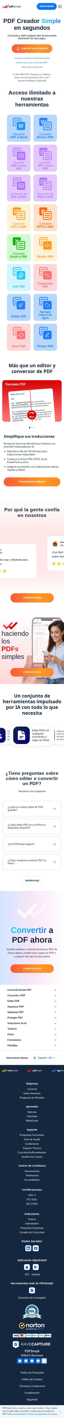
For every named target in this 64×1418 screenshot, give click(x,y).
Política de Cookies (32, 1379)
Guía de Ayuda (32, 1139)
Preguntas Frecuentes (32, 1135)
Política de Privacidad (32, 1372)
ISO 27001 (32, 1204)
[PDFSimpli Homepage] (11, 6)
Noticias (32, 1112)
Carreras (32, 1089)
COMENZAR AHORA (32, 598)
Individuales (32, 1223)
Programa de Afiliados (32, 1097)
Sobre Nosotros (31, 1093)
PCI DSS (32, 1199)
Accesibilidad (32, 1180)
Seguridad (32, 1399)
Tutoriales (31, 1116)
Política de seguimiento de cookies (42, 1414)
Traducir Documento (32, 482)
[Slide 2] (32, 427)
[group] (32, 735)
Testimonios (32, 1175)
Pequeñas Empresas (32, 1228)
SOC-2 (32, 1195)
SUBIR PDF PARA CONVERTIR (34, 48)
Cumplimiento (32, 1393)
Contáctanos (32, 1144)
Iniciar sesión (47, 6)
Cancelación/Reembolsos (32, 1152)
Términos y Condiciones (32, 1386)
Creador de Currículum (32, 1232)
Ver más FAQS (32, 880)
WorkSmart (32, 1120)
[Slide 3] (34, 427)
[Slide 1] (29, 427)
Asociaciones (32, 1171)
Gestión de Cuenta (32, 1157)
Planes (32, 1219)
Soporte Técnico (32, 1148)
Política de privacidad (16, 1414)
